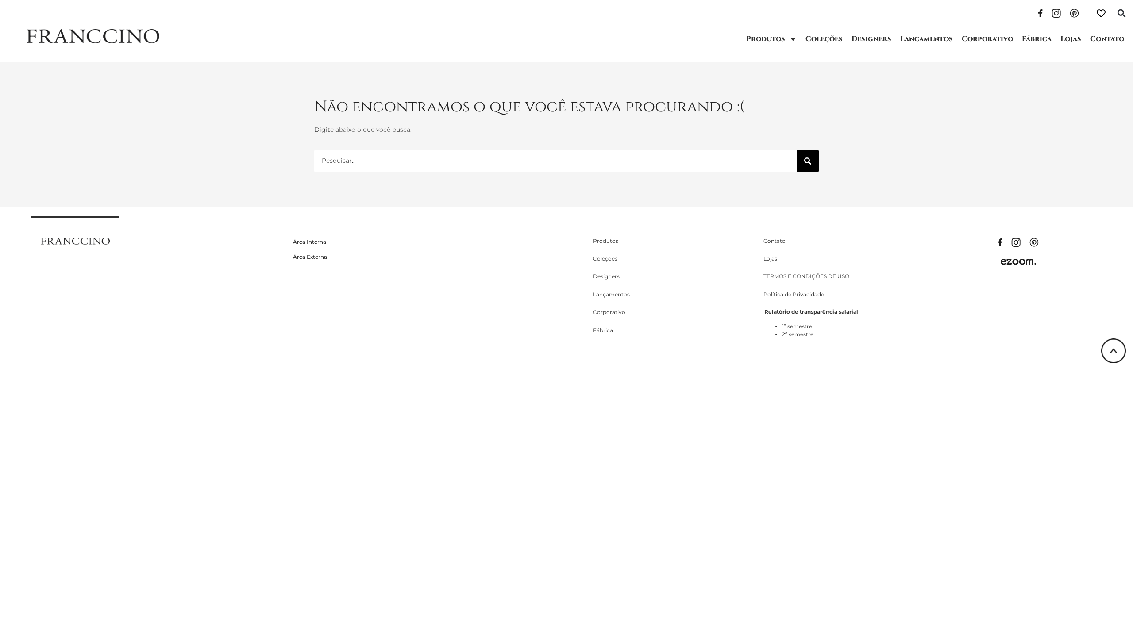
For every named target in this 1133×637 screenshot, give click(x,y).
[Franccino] (75, 240)
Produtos (765, 39)
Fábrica (1037, 39)
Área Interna (309, 241)
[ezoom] (1018, 261)
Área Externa (310, 256)
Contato (1107, 39)
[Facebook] (1040, 12)
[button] (1121, 13)
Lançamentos (926, 39)
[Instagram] (1056, 12)
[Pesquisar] (808, 161)
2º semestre (797, 334)
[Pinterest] (1074, 12)
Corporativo (987, 39)
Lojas (1070, 39)
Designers (871, 39)
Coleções (824, 39)
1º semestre (797, 326)
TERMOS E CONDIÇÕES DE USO (806, 276)
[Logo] (92, 36)
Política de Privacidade (793, 294)
